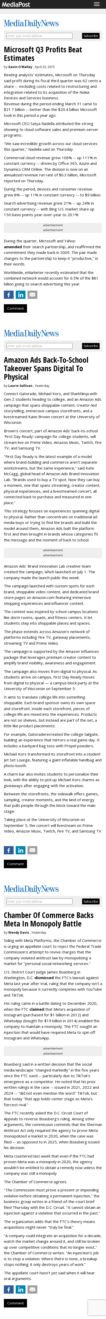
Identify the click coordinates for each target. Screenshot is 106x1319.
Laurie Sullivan (20, 386)
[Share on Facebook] (9, 295)
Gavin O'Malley (20, 67)
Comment (15, 308)
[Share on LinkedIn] (20, 295)
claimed (36, 1009)
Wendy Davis (18, 932)
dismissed (44, 977)
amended (13, 246)
